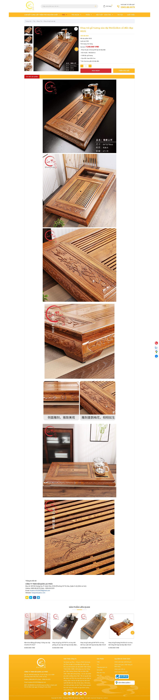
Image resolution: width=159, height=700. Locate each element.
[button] (76, 49)
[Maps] (156, 351)
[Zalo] (69, 693)
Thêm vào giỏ (124, 71)
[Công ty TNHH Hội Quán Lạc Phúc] (79, 116)
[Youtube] (81, 693)
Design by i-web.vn (102, 698)
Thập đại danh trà (102, 667)
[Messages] (156, 356)
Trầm (98, 662)
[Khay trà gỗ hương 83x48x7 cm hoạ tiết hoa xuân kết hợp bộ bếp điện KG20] (121, 626)
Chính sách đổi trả (119, 669)
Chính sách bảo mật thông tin (122, 662)
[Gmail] (85, 693)
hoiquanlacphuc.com (38, 593)
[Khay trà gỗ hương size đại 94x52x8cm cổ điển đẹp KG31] (28, 30)
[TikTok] (77, 693)
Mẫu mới (99, 675)
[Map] (73, 693)
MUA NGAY (96, 71)
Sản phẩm (100, 670)
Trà (98, 664)
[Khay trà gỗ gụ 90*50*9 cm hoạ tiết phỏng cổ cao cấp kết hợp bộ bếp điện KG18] (37, 626)
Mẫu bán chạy (101, 672)
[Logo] (29, 6)
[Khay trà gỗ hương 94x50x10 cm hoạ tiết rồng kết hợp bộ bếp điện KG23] (93, 626)
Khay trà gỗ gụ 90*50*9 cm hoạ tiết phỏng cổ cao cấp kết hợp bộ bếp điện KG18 (36, 645)
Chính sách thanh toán (121, 672)
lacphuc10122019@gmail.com (40, 590)
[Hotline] (156, 343)
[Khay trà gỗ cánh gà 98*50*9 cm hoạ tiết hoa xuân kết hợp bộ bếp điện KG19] (65, 626)
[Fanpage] (65, 693)
